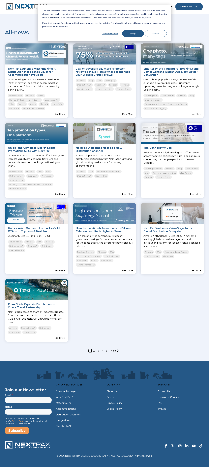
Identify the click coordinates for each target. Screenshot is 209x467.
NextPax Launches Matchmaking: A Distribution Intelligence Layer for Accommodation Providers (31, 71)
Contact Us (186, 6)
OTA (99, 81)
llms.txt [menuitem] (162, 408)
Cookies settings (110, 33)
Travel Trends (168, 96)
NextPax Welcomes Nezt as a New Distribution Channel (99, 149)
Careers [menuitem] (111, 397)
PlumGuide (14, 332)
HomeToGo (57, 104)
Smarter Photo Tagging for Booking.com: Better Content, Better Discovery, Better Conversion (171, 71)
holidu (41, 96)
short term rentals (104, 89)
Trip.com (49, 242)
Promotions (47, 176)
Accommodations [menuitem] (66, 408)
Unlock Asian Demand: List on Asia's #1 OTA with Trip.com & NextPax (34, 230)
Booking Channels (153, 169)
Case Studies (192, 169)
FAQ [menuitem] (160, 403)
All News (30, 96)
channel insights (16, 250)
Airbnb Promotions (86, 265)
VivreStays (168, 256)
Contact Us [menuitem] (164, 391)
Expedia (22, 104)
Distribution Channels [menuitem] (68, 414)
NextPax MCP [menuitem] (64, 426)
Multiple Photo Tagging (155, 108)
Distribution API (52, 100)
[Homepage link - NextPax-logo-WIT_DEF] (27, 448)
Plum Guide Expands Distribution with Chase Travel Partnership (33, 306)
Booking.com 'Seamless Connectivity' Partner (166, 104)
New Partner (101, 176)
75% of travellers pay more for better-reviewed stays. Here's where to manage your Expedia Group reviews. (103, 71)
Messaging (110, 81)
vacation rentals (84, 89)
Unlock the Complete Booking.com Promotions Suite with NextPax (31, 149)
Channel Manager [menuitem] (66, 391)
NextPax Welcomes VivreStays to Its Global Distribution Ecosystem (167, 230)
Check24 (44, 104)
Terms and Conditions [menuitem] (170, 397)
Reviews (125, 85)
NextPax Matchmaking (33, 108)
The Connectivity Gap (157, 147)
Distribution (47, 246)
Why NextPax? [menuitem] (64, 397)
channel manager (153, 100)
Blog (91, 81)
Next (113, 350)
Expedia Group (123, 89)
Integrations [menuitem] (63, 420)
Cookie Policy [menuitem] (114, 408)
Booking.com (15, 96)
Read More (60, 114)
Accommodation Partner (108, 172)
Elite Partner (186, 173)
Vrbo (11, 104)
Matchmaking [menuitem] (64, 403)
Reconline (14, 108)
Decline (156, 33)
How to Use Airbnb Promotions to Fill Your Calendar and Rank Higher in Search (104, 230)
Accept (133, 33)
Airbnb (33, 104)
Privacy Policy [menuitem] (114, 403)
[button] (166, 446)
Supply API (100, 85)
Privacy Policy (18, 421)
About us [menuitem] (112, 391)
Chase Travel (29, 332)
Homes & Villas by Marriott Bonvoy (25, 100)
